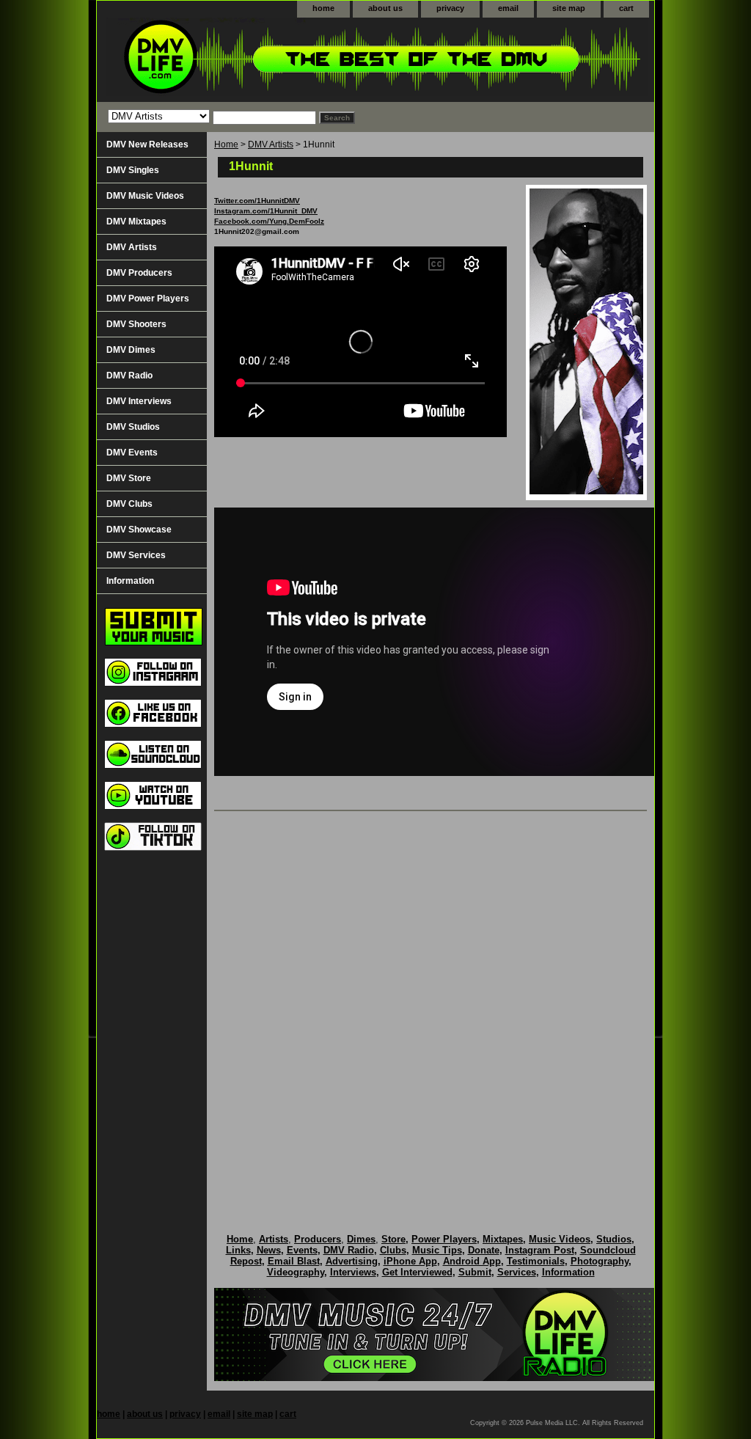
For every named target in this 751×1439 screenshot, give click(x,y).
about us (385, 8)
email (508, 8)
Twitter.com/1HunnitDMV (257, 201)
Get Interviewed (417, 1272)
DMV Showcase (139, 529)
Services (516, 1272)
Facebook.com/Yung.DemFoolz (269, 221)
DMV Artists (270, 144)
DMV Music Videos (145, 196)
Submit (474, 1272)
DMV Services (136, 555)
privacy (450, 8)
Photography (600, 1261)
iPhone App (410, 1261)
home (323, 8)
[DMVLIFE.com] (280, 60)
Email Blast (294, 1261)
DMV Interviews (139, 401)
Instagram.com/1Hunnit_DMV (266, 211)
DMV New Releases (147, 144)
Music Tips (437, 1250)
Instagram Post (539, 1250)
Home (226, 144)
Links (238, 1250)
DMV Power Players (147, 298)
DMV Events (132, 452)
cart (626, 8)
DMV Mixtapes (136, 221)
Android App (472, 1261)
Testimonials (536, 1261)
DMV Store (128, 478)
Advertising (352, 1261)
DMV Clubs (129, 504)
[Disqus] (430, 1007)
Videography (295, 1272)
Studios (613, 1239)
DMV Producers (139, 273)
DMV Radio (129, 375)
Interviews (353, 1272)
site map (568, 8)
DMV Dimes (130, 350)
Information (130, 581)
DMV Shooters (136, 324)
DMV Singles (132, 170)
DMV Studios (133, 427)
